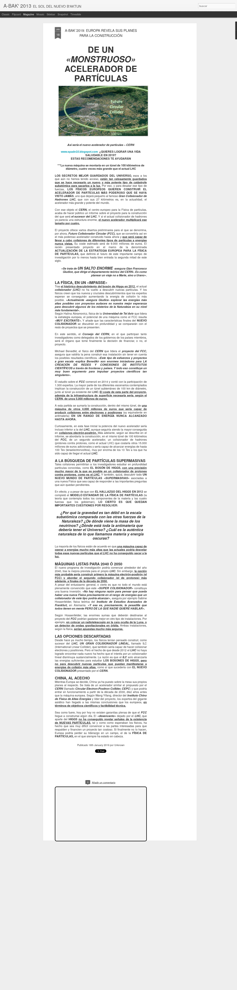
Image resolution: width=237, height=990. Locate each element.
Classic (6, 14)
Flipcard (16, 14)
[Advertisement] (166, 82)
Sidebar (51, 14)
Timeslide (75, 14)
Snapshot (63, 14)
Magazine (28, 14)
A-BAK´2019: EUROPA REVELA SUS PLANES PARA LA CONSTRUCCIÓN (101, 33)
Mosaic (40, 14)
